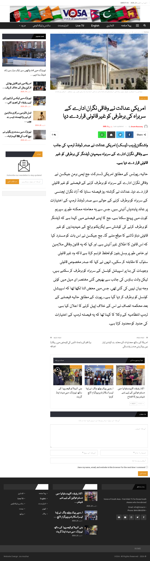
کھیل (44, 509)
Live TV (80, 26)
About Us (124, 3)
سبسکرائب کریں (12, 181)
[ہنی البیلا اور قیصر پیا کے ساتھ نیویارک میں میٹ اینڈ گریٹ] (67, 375)
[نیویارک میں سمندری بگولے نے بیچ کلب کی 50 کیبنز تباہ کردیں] (39, 134)
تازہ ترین (110, 26)
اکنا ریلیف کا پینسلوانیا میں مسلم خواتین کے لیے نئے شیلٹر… (69, 498)
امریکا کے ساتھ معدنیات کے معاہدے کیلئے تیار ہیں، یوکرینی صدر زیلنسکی (125, 345)
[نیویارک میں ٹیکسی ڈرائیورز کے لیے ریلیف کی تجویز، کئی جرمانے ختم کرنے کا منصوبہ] (39, 101)
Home (138, 549)
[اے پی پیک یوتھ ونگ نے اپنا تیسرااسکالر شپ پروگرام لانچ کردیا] (99, 375)
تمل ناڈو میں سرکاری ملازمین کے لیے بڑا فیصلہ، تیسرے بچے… (17, 117)
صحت (21, 509)
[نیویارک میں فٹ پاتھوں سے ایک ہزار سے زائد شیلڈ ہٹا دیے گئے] (24, 53)
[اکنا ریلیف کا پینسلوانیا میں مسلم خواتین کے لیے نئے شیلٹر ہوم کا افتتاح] (130, 375)
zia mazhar (24, 556)
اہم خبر (143, 98)
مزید (23, 26)
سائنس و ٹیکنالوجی (42, 26)
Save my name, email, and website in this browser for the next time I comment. (111, 467)
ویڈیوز (21, 514)
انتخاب (141, 367)
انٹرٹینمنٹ (63, 26)
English (95, 26)
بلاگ (44, 514)
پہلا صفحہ (126, 26)
